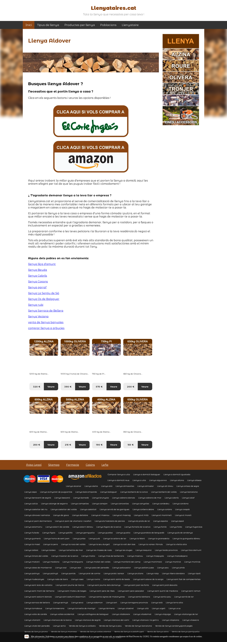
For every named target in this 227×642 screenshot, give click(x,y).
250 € (36, 444)
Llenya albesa (194, 480)
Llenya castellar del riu (35, 509)
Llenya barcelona (189, 492)
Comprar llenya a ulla (119, 474)
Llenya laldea (49, 550)
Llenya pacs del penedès (97, 567)
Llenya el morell (183, 515)
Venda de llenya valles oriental (95, 631)
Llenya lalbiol (31, 550)
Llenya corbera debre (143, 509)
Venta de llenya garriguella (185, 631)
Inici (28, 25)
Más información (37, 636)
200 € (130, 386)
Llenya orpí (60, 567)
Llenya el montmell (162, 515)
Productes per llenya (79, 25)
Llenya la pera (50, 544)
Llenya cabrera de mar (149, 497)
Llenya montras (192, 561)
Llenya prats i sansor (114, 573)
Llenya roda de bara (57, 579)
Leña (105, 464)
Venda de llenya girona (36, 631)
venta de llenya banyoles (45, 322)
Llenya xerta (59, 626)
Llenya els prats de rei (139, 521)
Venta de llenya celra (158, 631)
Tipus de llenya (48, 25)
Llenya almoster (145, 486)
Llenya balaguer (108, 492)
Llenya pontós (68, 573)
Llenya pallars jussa (144, 567)
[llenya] (90, 136)
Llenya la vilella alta (176, 544)
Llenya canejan (100, 503)
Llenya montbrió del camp (127, 561)
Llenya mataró (32, 561)
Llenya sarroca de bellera (37, 602)
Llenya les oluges (123, 550)
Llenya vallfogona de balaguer (93, 614)
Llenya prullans (135, 573)
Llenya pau (163, 567)
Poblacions (108, 25)
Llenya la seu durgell (99, 544)
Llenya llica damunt (191, 550)
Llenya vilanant (32, 620)
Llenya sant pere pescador (131, 591)
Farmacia (72, 464)
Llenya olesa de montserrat (38, 567)
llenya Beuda (37, 270)
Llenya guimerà (32, 538)
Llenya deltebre (80, 515)
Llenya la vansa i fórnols (151, 544)
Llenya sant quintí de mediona (162, 591)
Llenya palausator (121, 567)
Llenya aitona (177, 480)
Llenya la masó (32, 544)
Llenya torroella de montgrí (81, 608)
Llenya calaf (188, 497)
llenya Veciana (38, 316)
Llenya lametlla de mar (71, 550)
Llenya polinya (32, 573)
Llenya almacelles (125, 486)
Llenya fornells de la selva (137, 527)
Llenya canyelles (140, 503)
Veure (51, 386)
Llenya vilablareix (121, 614)
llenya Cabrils (37, 275)
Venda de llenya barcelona (138, 626)
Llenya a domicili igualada (177, 474)
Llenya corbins (164, 509)
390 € (67, 386)
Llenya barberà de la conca (134, 492)
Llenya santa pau (162, 596)
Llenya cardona (180, 503)
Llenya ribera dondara (173, 573)
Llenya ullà (143, 608)
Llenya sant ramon (190, 591)
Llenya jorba (79, 538)
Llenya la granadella (158, 538)
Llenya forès (176, 527)
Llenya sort (111, 602)
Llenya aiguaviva (158, 480)
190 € (99, 444)
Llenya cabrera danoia (123, 497)
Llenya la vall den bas (124, 544)
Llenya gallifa (65, 532)
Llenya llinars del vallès (36, 556)
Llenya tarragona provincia (134, 602)
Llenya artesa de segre (187, 486)
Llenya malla (88, 556)
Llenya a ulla (139, 480)
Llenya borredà (81, 497)
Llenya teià (157, 602)
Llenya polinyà (50, 573)
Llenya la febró (137, 538)
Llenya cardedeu (160, 503)
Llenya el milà (141, 515)
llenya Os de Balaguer (43, 299)
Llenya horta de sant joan (56, 538)
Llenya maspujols (155, 556)
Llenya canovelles (120, 503)
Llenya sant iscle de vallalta (38, 585)
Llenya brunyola (100, 497)
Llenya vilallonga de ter (186, 614)
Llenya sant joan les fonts (136, 585)
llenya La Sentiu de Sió (43, 293)
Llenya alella (91, 486)
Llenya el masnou (100, 515)
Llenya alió (106, 486)
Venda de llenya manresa (64, 631)
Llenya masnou (135, 556)
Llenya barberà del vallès (164, 492)
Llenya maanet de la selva (64, 556)
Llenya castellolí (88, 509)
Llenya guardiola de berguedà (149, 532)
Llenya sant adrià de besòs (116, 579)
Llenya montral (173, 561)
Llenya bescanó (62, 497)
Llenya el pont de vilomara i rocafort (73, 521)
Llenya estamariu (33, 527)
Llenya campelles (80, 503)
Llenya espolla (160, 521)
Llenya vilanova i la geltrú (145, 620)
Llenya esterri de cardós (57, 527)
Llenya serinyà (60, 602)
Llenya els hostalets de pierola (110, 521)
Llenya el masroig (122, 515)
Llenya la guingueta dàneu (186, 538)
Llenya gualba (105, 532)
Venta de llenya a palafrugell (129, 631)
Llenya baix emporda (86, 492)
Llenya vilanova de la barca (58, 620)
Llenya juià (94, 538)
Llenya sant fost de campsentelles (183, 579)
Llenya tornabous (33, 608)
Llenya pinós (178, 567)
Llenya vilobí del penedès (37, 626)
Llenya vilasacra (190, 620)
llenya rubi (35, 304)
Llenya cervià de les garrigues (114, 509)
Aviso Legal (34, 464)
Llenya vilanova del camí (116, 620)
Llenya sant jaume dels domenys (103, 585)
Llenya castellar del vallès (64, 509)
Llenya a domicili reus (118, 480)
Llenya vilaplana (170, 620)
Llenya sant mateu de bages (72, 591)
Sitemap (53, 464)
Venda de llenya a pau (110, 626)
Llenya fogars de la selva (108, 527)
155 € (130, 444)
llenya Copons (38, 281)
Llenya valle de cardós (35, 614)
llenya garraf (37, 287)
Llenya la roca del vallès (73, 544)
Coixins (90, 464)
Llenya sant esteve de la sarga (148, 579)
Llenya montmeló (153, 561)
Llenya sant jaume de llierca (70, 585)
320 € (36, 386)
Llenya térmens (106, 608)
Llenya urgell (158, 608)
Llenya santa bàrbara (139, 596)
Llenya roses (77, 579)
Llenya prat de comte (89, 573)
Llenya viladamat (142, 614)
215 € (68, 444)
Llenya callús (31, 503)
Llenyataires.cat (113, 8)
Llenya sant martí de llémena (39, 591)
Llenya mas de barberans (111, 556)
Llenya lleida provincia (166, 550)
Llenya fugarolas (193, 527)
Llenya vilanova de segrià (88, 620)
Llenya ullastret (126, 608)
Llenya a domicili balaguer (146, 474)
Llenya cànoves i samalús (37, 515)
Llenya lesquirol (144, 550)
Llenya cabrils (172, 497)
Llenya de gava (61, 515)
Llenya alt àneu (165, 486)
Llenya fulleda (31, 532)
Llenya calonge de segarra (54, 503)
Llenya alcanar (73, 486)
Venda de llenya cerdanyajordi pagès (173, 626)
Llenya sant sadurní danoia (38, 596)
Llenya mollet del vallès (98, 561)
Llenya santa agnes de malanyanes (107, 596)
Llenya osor (75, 567)
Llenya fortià (160, 527)
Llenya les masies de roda (99, 550)
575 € (99, 386)
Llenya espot (177, 521)
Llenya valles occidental (62, 614)
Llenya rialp (153, 573)
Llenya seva (77, 602)
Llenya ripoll (194, 573)
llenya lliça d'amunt (42, 264)
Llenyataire (130, 25)
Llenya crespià (182, 509)
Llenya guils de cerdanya (180, 532)
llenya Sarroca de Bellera (45, 310)
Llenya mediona (51, 561)
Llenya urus (174, 608)
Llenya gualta (123, 532)
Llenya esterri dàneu (82, 527)
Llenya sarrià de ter (184, 596)
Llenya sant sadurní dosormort (70, 596)
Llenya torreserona (54, 608)
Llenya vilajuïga (163, 614)
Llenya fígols (48, 532)
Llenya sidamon (95, 602)
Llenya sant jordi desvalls (164, 585)
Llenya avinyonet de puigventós (56, 492)
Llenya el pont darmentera (38, 521)
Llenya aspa (30, 492)
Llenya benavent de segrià (37, 497)
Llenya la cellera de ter (114, 538)
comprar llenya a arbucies (46, 328)
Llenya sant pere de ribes (102, 591)
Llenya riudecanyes (34, 579)
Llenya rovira (93, 579)
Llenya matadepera (177, 556)
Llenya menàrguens (73, 561)
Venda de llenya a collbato (82, 626)
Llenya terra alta (174, 602)
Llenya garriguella (85, 532)
